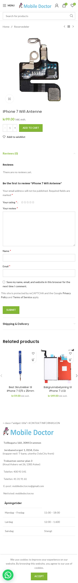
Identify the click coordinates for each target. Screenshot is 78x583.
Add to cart (31, 127)
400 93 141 (20, 471)
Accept (39, 576)
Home (6, 26)
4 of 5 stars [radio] (30, 202)
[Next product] (73, 26)
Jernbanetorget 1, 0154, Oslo (21, 450)
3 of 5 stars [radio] (27, 202)
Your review (10, 208)
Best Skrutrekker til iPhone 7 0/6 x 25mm (20, 389)
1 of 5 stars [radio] (22, 202)
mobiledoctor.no (24, 493)
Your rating (10, 202)
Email (6, 266)
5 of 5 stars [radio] (33, 202)
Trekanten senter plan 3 (17, 460)
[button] (33, 359)
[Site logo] (35, 5)
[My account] (56, 5)
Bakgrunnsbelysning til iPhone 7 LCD (58, 389)
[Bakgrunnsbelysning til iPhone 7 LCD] (57, 366)
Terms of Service (22, 297)
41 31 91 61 (20, 478)
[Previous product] (64, 26)
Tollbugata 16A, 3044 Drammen (22, 442)
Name (7, 250)
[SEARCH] (71, 16)
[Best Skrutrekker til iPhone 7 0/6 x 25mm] (20, 366)
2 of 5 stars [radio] (25, 202)
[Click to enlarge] (9, 99)
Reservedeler (21, 26)
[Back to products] (69, 26)
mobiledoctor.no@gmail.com (28, 486)
